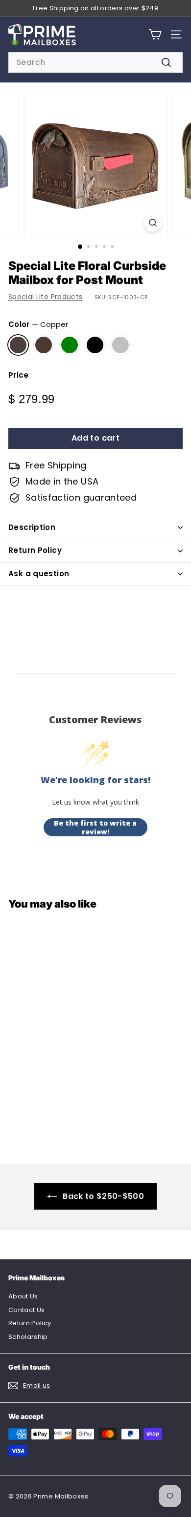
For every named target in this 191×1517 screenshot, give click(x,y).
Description (31, 527)
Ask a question (38, 573)
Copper (18, 345)
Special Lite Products (45, 297)
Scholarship (28, 1336)
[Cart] (155, 34)
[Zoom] (152, 223)
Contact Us (26, 1310)
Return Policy (35, 550)
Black (95, 345)
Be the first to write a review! (95, 827)
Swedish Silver (120, 345)
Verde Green (69, 345)
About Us (23, 1296)
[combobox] (95, 62)
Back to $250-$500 (103, 1196)
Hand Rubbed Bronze (43, 345)
